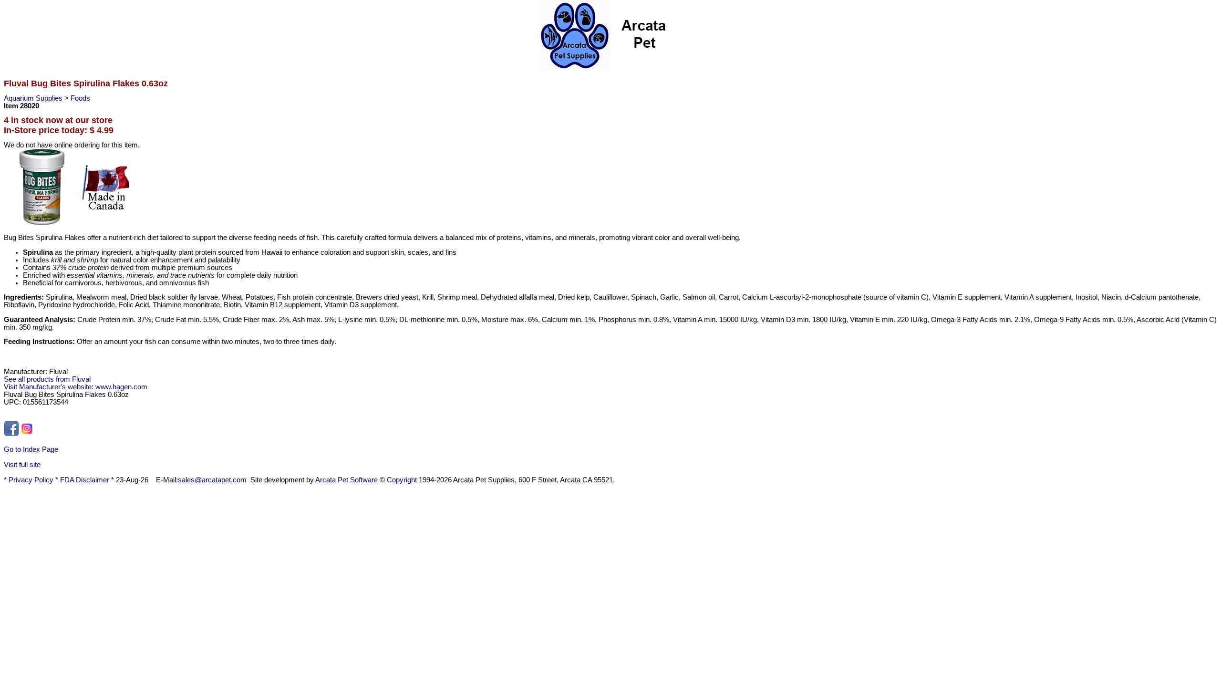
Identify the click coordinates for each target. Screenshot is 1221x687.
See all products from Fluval (47, 379)
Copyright (402, 480)
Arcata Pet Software (346, 480)
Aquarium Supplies (34, 98)
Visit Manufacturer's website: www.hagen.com (75, 387)
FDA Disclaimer (84, 480)
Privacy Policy (31, 480)
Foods (80, 98)
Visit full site (22, 464)
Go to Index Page (31, 449)
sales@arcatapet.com (212, 480)
